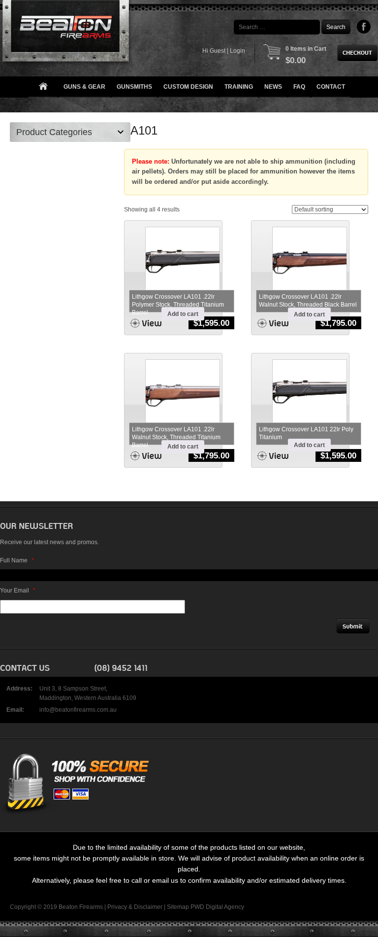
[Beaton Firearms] (66, 33)
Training (238, 86)
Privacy (117, 906)
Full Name (17, 560)
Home (43, 87)
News (273, 86)
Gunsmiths (134, 86)
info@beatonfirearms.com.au (78, 709)
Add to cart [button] (182, 314)
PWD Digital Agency (217, 906)
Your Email (17, 590)
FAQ (299, 86)
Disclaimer (148, 906)
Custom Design (188, 86)
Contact (330, 86)
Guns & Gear (84, 86)
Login (237, 50)
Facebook (364, 27)
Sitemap (178, 906)
